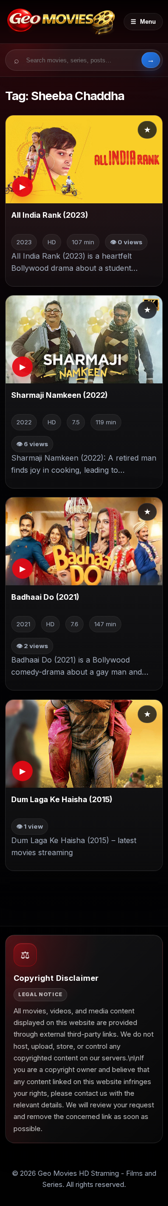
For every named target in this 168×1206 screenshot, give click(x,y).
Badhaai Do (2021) (45, 597)
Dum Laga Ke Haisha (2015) (61, 799)
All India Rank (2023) (49, 215)
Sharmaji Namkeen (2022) (59, 395)
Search (150, 60)
